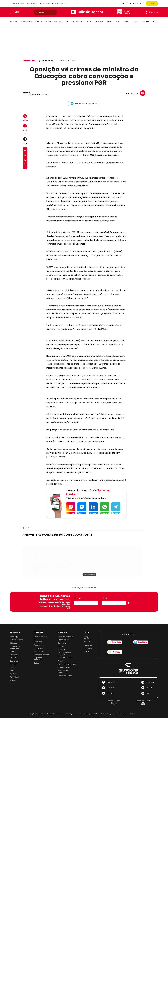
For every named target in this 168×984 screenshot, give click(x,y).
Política (13, 664)
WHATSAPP (13, 21)
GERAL (126, 21)
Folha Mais (38, 642)
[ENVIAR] (128, 603)
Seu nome (77, 598)
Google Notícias (87, 638)
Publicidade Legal (65, 667)
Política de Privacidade (67, 664)
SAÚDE (68, 21)
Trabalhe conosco (65, 658)
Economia (14, 661)
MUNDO (118, 21)
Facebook (88, 648)
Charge (61, 646)
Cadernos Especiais (42, 655)
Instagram (88, 645)
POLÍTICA (109, 21)
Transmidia (38, 648)
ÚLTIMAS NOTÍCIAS (26, 21)
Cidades (13, 643)
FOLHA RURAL (145, 21)
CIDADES (39, 21)
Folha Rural (14, 677)
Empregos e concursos (15, 647)
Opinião (13, 674)
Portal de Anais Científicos (64, 672)
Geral (12, 671)
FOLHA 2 (89, 21)
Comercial (62, 643)
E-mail (104, 598)
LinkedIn (87, 642)
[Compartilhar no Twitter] (25, 160)
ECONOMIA (99, 21)
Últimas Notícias (29, 61)
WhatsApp (14, 637)
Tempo (60, 661)
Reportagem (39, 645)
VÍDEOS (155, 21)
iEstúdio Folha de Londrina (64, 654)
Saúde (12, 651)
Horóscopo (62, 649)
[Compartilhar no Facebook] (25, 151)
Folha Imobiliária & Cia (41, 638)
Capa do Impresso (65, 637)
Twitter (86, 651)
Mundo (13, 667)
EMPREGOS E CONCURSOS (53, 21)
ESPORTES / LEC (78, 21)
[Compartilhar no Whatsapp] (25, 164)
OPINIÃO (134, 21)
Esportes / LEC (15, 655)
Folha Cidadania (40, 651)
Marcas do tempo (65, 676)
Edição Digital (63, 640)
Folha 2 (13, 658)
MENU (17, 12)
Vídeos (13, 680)
